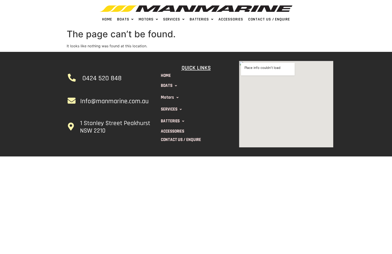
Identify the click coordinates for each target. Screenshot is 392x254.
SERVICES (171, 19)
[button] (125, 19)
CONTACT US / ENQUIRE (269, 19)
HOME (107, 19)
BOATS (123, 19)
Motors (146, 19)
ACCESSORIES (230, 19)
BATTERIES (199, 19)
